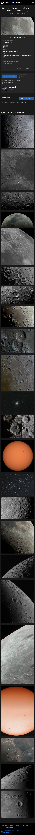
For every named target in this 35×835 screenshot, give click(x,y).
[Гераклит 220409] (17, 276)
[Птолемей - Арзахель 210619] (17, 373)
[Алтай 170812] (17, 508)
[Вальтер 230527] (17, 426)
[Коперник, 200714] (17, 804)
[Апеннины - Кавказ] (17, 750)
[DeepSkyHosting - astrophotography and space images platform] (12, 2)
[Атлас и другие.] (17, 601)
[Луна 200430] (17, 537)
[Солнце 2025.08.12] (17, 456)
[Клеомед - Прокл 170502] (17, 169)
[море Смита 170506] (17, 246)
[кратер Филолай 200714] (17, 776)
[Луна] (17, 219)
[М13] (17, 403)
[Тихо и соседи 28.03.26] (17, 201)
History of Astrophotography (11, 830)
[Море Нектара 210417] (17, 316)
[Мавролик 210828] (17, 295)
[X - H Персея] (17, 485)
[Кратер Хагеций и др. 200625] (17, 566)
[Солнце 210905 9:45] (17, 711)
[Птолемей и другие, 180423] (17, 131)
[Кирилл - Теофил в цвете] (17, 341)
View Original (10, 76)
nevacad (12, 87)
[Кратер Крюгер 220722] (17, 654)
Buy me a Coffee (8, 832)
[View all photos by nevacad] (4, 88)
